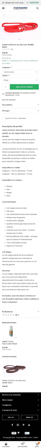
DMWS (25, 437)
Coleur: (5, 75)
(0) (12, 49)
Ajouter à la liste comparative (15, 118)
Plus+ (30, 437)
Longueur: (7, 67)
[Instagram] (18, 425)
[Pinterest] (23, 425)
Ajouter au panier (24, 87)
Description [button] (7, 105)
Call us (11, 417)
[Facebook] (12, 425)
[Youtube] (29, 425)
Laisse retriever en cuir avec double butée (14, 381)
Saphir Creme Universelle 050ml (9, 342)
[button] (3, 8)
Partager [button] (6, 111)
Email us (29, 417)
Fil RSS (36, 437)
